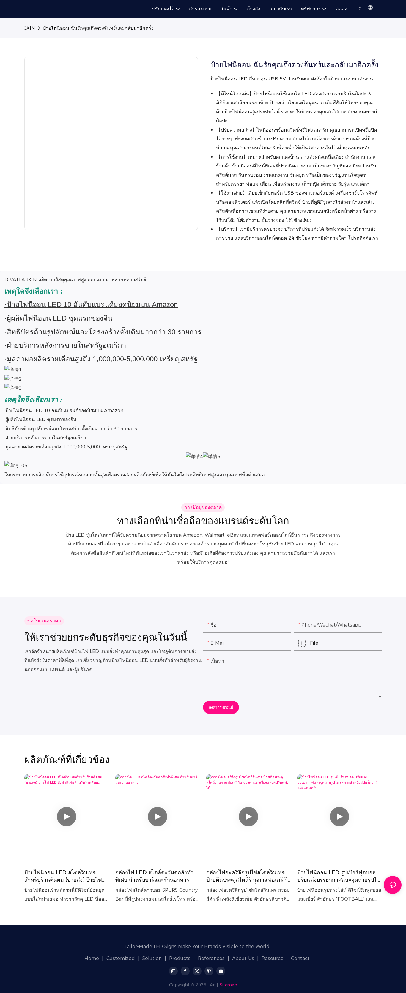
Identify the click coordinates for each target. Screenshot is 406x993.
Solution (152, 958)
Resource (273, 958)
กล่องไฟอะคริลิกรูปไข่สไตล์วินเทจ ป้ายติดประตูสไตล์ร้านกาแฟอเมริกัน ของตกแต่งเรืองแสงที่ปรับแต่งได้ (248, 876)
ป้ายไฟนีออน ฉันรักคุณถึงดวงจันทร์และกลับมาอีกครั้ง (98, 28)
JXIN (29, 28)
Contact (300, 958)
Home (91, 958)
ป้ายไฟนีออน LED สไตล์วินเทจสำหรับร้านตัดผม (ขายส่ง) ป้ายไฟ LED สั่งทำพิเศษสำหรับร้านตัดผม (63, 876)
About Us (243, 958)
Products (180, 958)
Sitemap (228, 985)
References (211, 958)
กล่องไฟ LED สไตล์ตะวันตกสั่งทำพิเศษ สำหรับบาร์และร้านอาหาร (154, 876)
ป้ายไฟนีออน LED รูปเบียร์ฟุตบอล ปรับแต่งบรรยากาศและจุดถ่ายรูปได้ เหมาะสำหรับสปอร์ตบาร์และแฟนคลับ (338, 876)
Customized (120, 958)
